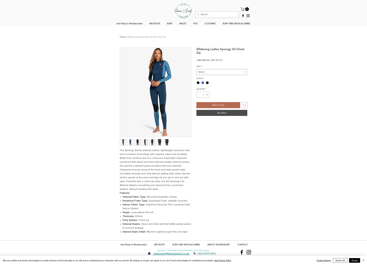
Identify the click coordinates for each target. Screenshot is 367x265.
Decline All (340, 260)
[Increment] (207, 94)
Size (199, 66)
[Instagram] (248, 16)
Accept (355, 260)
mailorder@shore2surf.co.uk (171, 253)
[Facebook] (243, 16)
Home (123, 37)
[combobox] (221, 72)
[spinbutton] (203, 94)
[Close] (363, 260)
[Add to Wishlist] (244, 105)
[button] (245, 9)
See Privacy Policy (222, 260)
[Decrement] (199, 94)
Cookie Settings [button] (324, 260)
